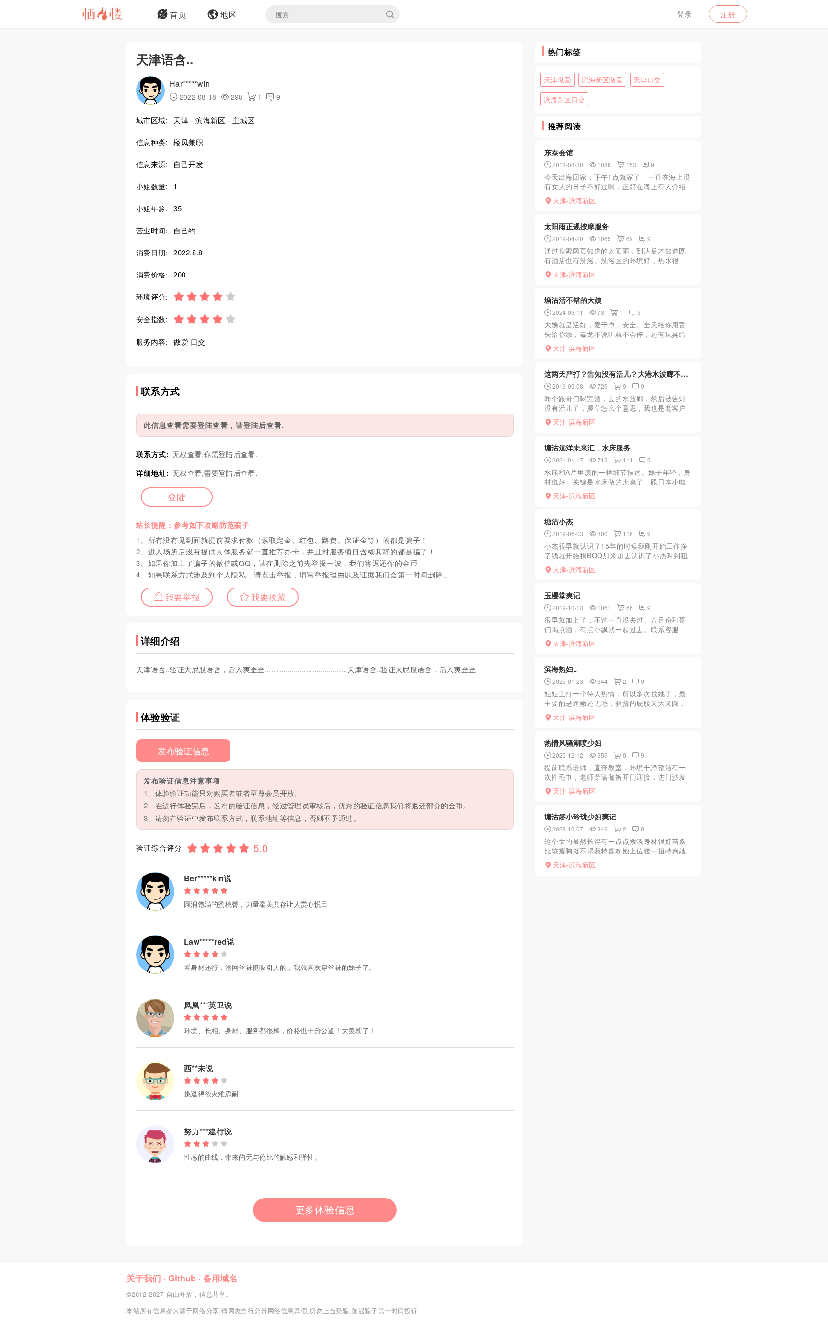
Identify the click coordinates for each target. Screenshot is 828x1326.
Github (182, 1278)
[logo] (114, 14)
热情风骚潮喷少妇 (573, 743)
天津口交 (647, 79)
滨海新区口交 (564, 99)
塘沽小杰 (558, 521)
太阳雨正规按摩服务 (576, 226)
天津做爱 (557, 79)
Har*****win (190, 83)
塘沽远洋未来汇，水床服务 (587, 447)
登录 (684, 14)
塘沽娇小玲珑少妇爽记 (580, 816)
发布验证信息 (183, 750)
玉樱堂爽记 (562, 595)
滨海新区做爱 (602, 79)
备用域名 (220, 1278)
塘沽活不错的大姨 (573, 300)
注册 (728, 14)
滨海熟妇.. (560, 669)
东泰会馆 (558, 152)
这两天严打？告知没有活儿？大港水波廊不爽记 (618, 374)
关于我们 (143, 1278)
